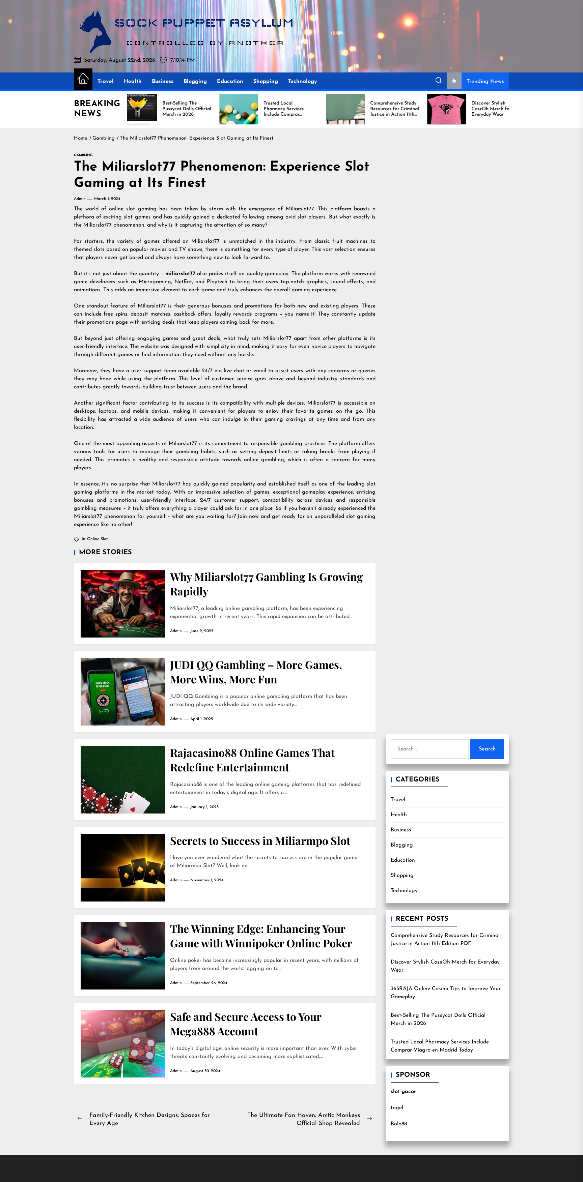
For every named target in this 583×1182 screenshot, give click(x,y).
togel (397, 1108)
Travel (106, 81)
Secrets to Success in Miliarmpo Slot (260, 840)
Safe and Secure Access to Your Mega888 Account (246, 1023)
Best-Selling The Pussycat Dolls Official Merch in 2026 (438, 1019)
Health (133, 81)
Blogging (195, 81)
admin (80, 199)
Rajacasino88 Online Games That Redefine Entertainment (252, 759)
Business (162, 81)
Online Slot (97, 539)
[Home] (83, 79)
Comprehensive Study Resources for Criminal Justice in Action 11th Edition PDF (445, 939)
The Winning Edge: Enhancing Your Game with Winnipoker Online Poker (261, 935)
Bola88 (399, 1124)
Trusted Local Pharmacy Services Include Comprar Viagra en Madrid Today (440, 1046)
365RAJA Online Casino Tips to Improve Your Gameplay (446, 993)
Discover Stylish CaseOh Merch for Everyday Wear (445, 966)
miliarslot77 (180, 273)
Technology (302, 81)
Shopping (265, 81)
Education (230, 81)
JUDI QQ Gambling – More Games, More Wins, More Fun (256, 671)
